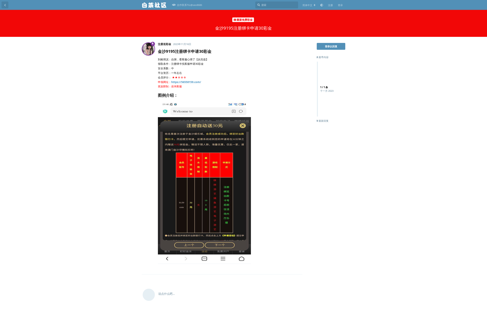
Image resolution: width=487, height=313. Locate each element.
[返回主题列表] (5, 5)
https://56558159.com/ (186, 82)
